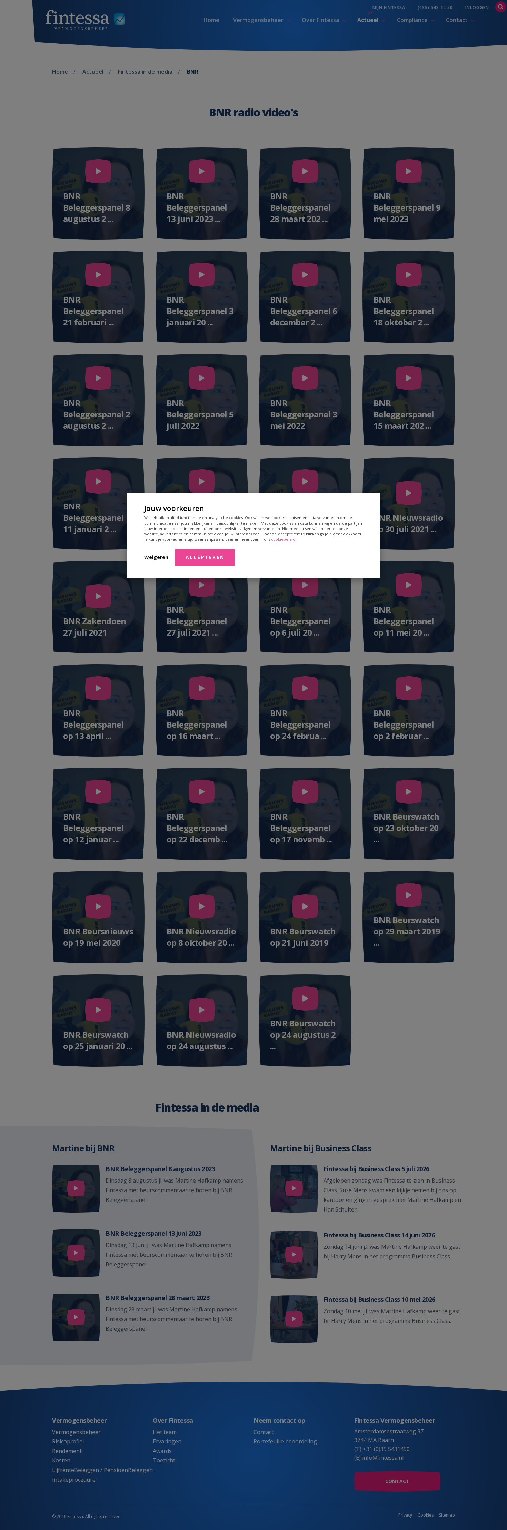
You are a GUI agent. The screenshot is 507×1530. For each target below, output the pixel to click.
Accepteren (205, 557)
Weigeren (156, 557)
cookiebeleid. (283, 539)
